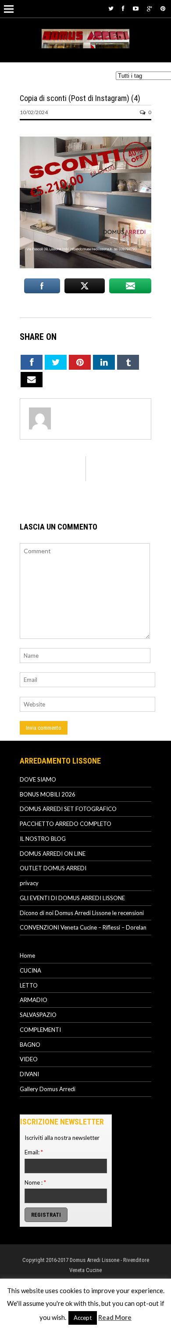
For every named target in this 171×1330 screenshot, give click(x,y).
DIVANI (29, 1074)
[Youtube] (136, 8)
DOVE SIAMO (38, 779)
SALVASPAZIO (38, 1014)
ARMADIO (33, 999)
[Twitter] (111, 8)
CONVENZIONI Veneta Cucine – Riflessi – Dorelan (83, 927)
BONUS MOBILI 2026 (47, 794)
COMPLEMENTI (40, 1029)
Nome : (35, 1182)
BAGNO (30, 1044)
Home (27, 955)
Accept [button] (83, 1317)
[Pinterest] (162, 8)
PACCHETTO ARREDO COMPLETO (65, 823)
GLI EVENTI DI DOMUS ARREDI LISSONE (72, 897)
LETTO (29, 985)
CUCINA (30, 970)
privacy (29, 883)
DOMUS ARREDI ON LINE (53, 853)
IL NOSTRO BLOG (43, 838)
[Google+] (149, 8)
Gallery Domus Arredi (47, 1088)
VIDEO (29, 1059)
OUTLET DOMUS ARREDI (53, 868)
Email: (34, 1152)
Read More (115, 1317)
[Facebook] (123, 8)
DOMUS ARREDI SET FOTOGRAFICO (68, 808)
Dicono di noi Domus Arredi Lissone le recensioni (82, 912)
